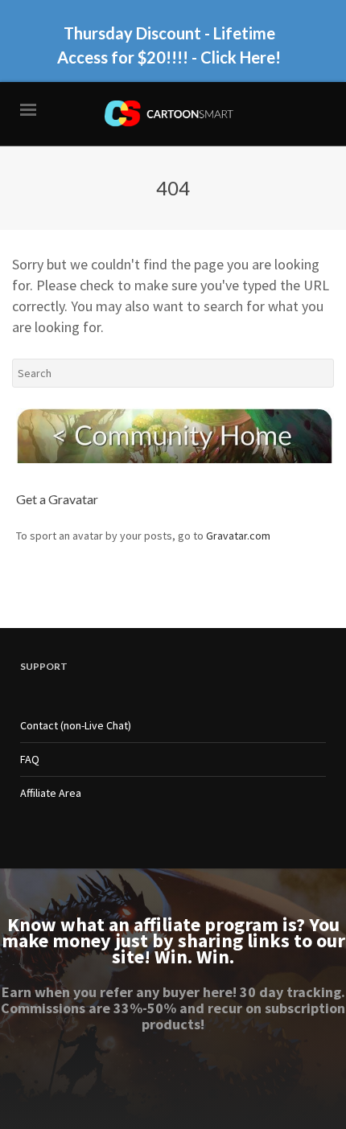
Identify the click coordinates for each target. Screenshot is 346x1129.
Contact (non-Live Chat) (75, 725)
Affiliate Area (50, 793)
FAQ (29, 759)
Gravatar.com (238, 535)
